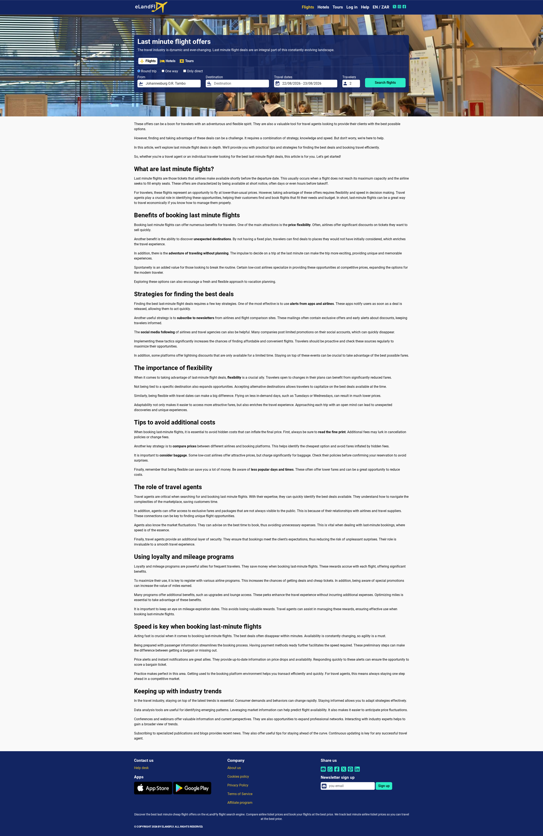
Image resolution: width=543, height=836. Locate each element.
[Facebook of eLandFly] (404, 6)
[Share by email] (323, 772)
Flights (308, 7)
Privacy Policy (237, 785)
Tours (338, 7)
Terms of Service (239, 794)
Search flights (385, 83)
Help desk (141, 768)
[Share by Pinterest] (350, 772)
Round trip (148, 71)
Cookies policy (238, 777)
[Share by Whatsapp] (330, 772)
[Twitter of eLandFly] (395, 6)
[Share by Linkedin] (357, 772)
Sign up (384, 786)
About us (234, 768)
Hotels (323, 7)
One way (171, 71)
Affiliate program (239, 803)
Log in (352, 7)
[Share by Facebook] (336, 772)
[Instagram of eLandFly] (399, 6)
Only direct (194, 71)
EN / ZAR (381, 7)
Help (365, 7)
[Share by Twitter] (343, 772)
